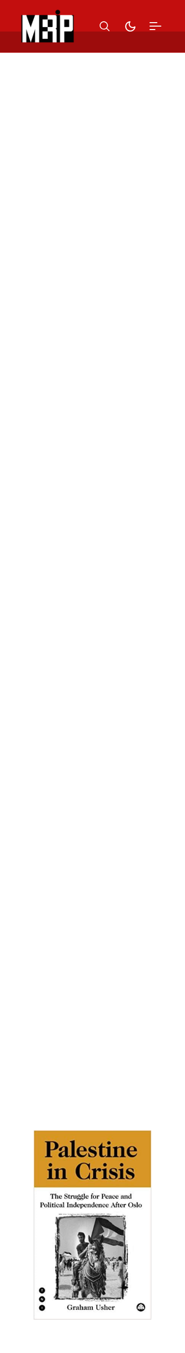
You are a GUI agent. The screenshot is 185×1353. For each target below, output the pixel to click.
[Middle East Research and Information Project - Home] (47, 26)
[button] (104, 26)
